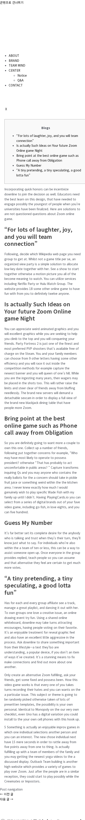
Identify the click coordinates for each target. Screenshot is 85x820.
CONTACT (16, 85)
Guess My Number (28, 165)
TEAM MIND (17, 65)
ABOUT (14, 55)
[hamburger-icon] (5, 47)
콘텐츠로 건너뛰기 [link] (12, 2)
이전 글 (6, 794)
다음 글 (6, 799)
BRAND (14, 60)
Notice (22, 75)
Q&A (20, 80)
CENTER (14, 70)
